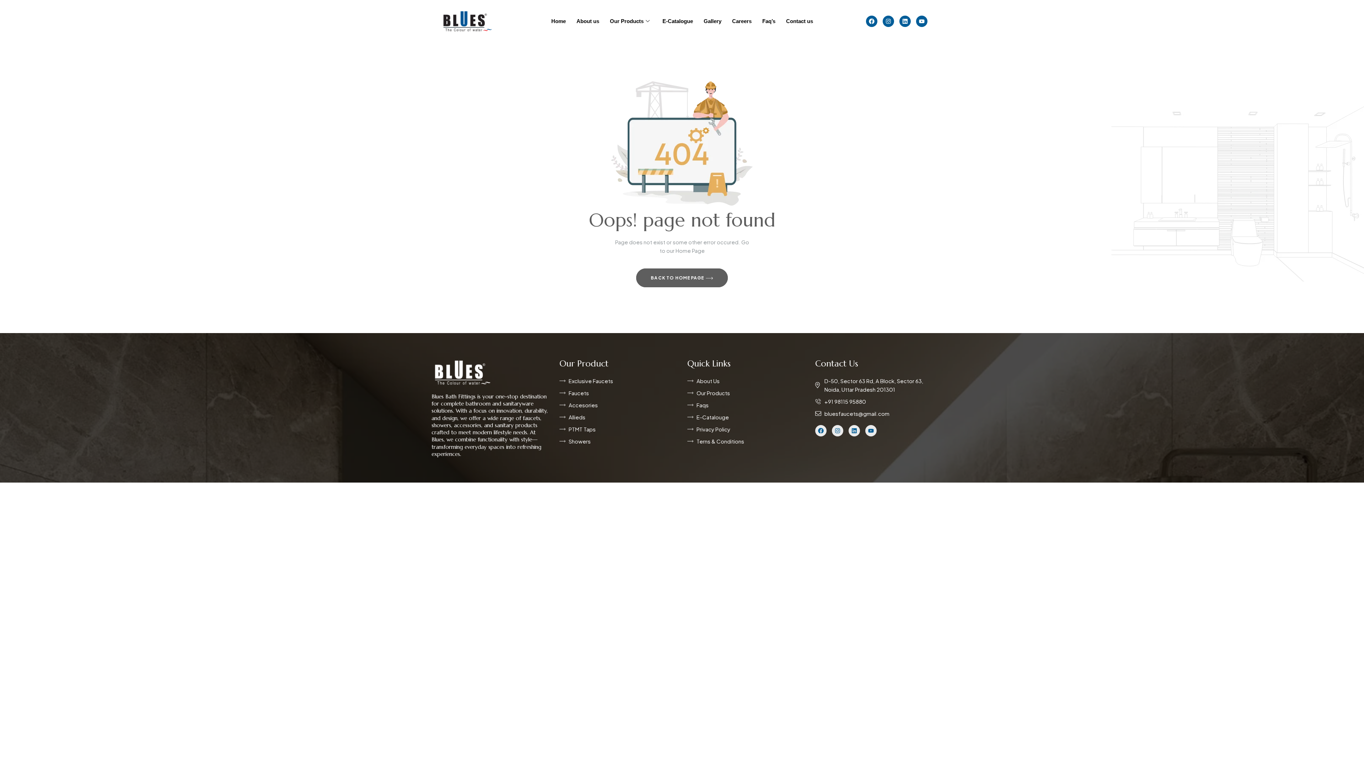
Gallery (712, 21)
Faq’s (768, 21)
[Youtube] (921, 21)
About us (588, 21)
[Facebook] (871, 21)
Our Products (627, 21)
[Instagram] (888, 21)
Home (558, 21)
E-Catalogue (677, 21)
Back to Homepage (678, 278)
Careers (742, 21)
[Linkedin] (905, 21)
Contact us (799, 21)
